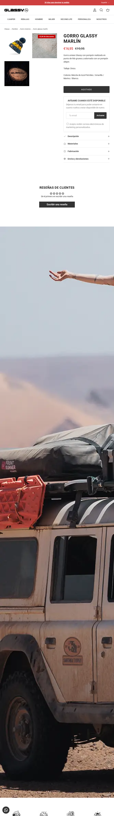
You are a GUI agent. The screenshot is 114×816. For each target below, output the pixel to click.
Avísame (100, 115)
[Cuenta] (94, 10)
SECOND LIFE (66, 19)
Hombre (15, 29)
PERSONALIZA (84, 19)
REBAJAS (25, 19)
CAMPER (11, 19)
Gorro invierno (25, 29)
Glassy (7, 29)
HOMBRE (39, 19)
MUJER (52, 19)
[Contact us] (6, 810)
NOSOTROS (101, 19)
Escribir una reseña (57, 204)
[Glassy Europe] (16, 10)
